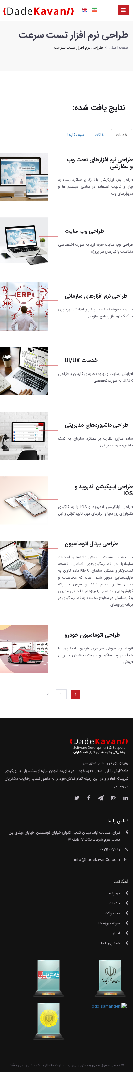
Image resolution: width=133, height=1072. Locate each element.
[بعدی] (47, 694)
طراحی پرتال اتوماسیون (91, 544)
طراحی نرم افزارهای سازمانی (96, 296)
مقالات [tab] (100, 135)
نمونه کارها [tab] (75, 135)
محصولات (112, 913)
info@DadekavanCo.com (97, 859)
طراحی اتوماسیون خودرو (92, 635)
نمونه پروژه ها (109, 923)
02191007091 (109, 849)
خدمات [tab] (121, 135)
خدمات (114, 903)
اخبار (116, 933)
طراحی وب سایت (84, 231)
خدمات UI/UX (81, 360)
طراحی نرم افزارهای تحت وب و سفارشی (100, 163)
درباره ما (114, 893)
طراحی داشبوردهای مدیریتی (96, 425)
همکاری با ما (110, 943)
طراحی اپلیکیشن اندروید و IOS (104, 490)
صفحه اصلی (118, 47)
